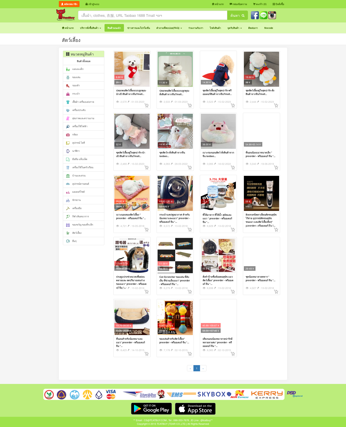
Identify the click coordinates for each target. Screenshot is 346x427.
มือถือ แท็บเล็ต (79, 159)
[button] (90, 28)
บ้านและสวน (78, 175)
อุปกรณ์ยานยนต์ (80, 183)
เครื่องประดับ (79, 110)
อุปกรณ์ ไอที (78, 142)
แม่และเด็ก (77, 68)
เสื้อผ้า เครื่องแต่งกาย (83, 101)
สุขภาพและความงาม (83, 118)
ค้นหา (236, 15)
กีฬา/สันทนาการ (80, 216)
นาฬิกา (76, 150)
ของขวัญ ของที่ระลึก (82, 224)
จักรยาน (76, 199)
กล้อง (75, 134)
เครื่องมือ (76, 208)
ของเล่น (76, 77)
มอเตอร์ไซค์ (78, 191)
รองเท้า (76, 85)
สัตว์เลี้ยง (76, 232)
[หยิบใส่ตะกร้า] (146, 106)
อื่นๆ (74, 241)
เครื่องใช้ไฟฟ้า (80, 126)
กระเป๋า (76, 93)
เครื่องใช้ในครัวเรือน (82, 167)
